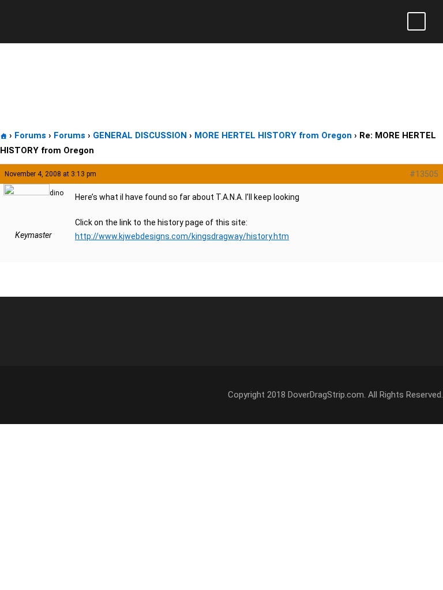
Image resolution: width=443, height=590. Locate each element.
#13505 (424, 174)
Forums (30, 135)
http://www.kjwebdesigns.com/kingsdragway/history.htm (182, 236)
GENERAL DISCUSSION (140, 135)
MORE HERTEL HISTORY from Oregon (273, 135)
